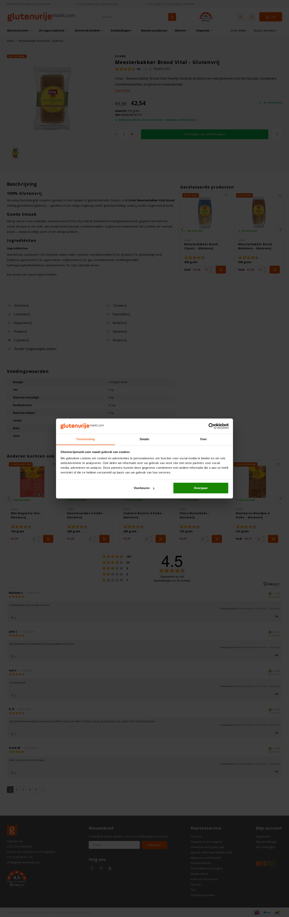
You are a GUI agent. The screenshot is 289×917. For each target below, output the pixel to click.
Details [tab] (144, 439)
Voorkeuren (142, 488)
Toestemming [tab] (85, 439)
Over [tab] (203, 439)
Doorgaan (201, 488)
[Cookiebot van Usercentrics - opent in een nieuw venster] (211, 426)
